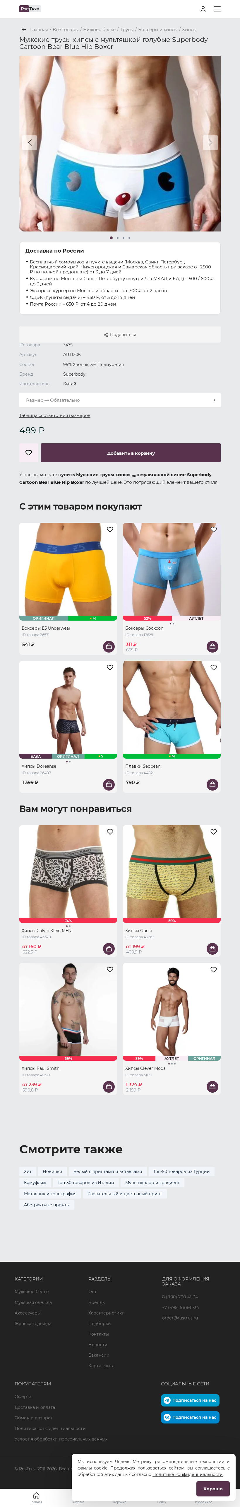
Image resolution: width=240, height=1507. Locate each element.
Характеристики (106, 1313)
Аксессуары (28, 1313)
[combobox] (120, 400)
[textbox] (120, 400)
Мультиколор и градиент (152, 1182)
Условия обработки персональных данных (61, 1439)
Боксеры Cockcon (144, 628)
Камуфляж (35, 1182)
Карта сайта (101, 1365)
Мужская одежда (33, 1302)
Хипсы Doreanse (39, 766)
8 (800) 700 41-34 (180, 1297)
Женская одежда (33, 1323)
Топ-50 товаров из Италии (86, 1182)
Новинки (52, 1171)
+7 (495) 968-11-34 (180, 1307)
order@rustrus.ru (180, 1318)
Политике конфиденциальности (187, 1474)
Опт (92, 1291)
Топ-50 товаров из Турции (181, 1171)
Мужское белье (32, 1291)
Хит (28, 1171)
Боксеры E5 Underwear (46, 628)
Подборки (99, 1323)
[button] (29, 142)
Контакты (98, 1334)
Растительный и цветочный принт (125, 1193)
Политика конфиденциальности (50, 1428)
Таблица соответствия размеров (54, 415)
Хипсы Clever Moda (145, 1068)
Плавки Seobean (142, 766)
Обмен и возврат (33, 1418)
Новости (97, 1344)
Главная (36, 1502)
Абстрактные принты (47, 1205)
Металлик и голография (50, 1193)
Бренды (97, 1302)
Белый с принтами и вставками (107, 1171)
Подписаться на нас (194, 1400)
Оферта (23, 1396)
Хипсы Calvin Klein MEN (46, 930)
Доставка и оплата (35, 1407)
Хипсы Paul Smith (40, 1068)
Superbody (74, 374)
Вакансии (98, 1355)
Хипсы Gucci (138, 930)
